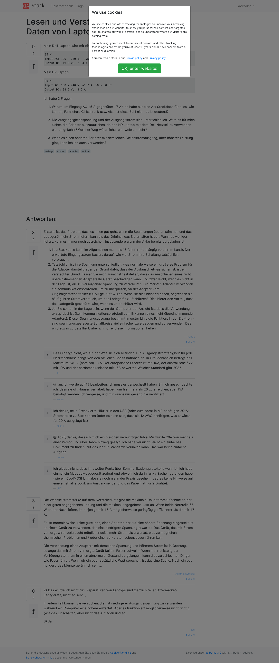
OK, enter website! (139, 68)
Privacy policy (157, 58)
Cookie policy (134, 58)
